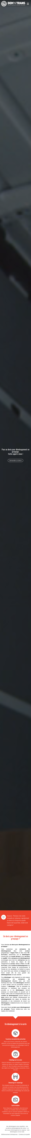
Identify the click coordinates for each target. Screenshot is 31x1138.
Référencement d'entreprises (9, 1134)
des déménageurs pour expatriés (15, 1126)
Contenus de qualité (24, 1134)
